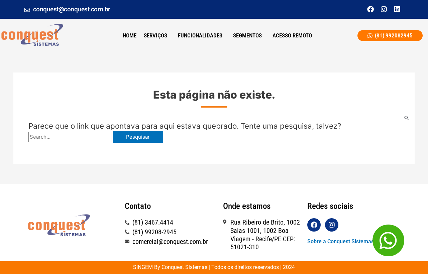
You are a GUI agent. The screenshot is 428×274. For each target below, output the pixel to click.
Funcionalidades (200, 35)
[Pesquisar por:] (70, 137)
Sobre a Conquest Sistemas (340, 241)
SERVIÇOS (155, 35)
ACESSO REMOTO (292, 35)
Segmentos (247, 35)
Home (129, 35)
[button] (157, 35)
